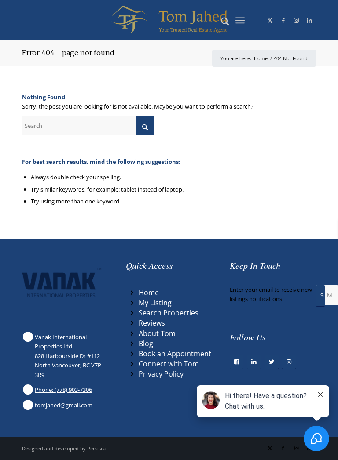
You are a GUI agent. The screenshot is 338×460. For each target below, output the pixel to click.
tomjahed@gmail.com (63, 405)
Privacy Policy (161, 374)
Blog (146, 343)
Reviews (152, 323)
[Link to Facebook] (283, 20)
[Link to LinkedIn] (309, 20)
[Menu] (240, 20)
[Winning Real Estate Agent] (169, 20)
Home (149, 292)
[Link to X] (269, 20)
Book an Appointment (175, 354)
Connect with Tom (169, 364)
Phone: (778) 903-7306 (63, 390)
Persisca (96, 448)
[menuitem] (220, 20)
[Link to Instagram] (296, 20)
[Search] (220, 20)
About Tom (157, 333)
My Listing (155, 303)
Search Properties (168, 313)
